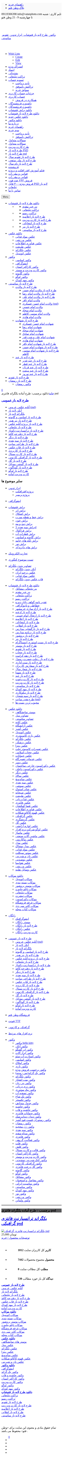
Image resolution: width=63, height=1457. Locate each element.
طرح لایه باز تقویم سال (21, 157)
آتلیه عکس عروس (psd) (22, 407)
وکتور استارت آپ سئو (28, 1056)
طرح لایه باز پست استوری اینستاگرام (36, 642)
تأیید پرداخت (22, 83)
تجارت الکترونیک (17, 553)
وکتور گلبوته (22, 1170)
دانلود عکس (15, 708)
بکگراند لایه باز (16, 413)
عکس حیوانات (23, 755)
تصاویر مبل (21, 715)
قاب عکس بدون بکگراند (29, 579)
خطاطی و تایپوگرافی (27, 605)
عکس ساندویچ (23, 779)
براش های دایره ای (26, 547)
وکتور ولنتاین (22, 1200)
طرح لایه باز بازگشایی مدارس (32, 628)
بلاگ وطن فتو (16, 7)
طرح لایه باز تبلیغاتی (19, 427)
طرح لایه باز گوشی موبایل (23, 464)
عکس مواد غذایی (25, 575)
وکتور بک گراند (9, 1371)
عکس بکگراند (23, 738)
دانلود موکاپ (15, 875)
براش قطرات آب (25, 533)
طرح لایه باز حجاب (26, 652)
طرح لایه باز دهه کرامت (29, 655)
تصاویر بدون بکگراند (19, 565)
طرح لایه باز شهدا (25, 672)
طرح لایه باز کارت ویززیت (16, 1405)
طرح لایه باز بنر (24, 639)
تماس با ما (14, 190)
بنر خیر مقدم (22, 592)
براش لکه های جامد (26, 540)
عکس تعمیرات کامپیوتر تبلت (31, 749)
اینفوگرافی (14, 500)
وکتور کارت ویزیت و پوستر (30, 1156)
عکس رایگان (22, 928)
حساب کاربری (16, 96)
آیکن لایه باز (15, 410)
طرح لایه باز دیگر (18, 437)
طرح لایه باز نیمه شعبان (29, 695)
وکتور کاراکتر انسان (26, 1153)
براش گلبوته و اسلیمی (28, 537)
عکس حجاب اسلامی (27, 752)
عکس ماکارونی (24, 839)
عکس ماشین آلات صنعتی (30, 836)
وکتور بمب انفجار (25, 1079)
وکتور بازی (21, 1066)
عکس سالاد (22, 775)
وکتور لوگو (21, 1173)
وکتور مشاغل (23, 1176)
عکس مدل (21, 842)
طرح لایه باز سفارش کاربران (32, 665)
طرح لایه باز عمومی (15, 400)
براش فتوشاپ (16, 507)
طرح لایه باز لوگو (18, 470)
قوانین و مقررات (18, 173)
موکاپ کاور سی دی (26, 905)
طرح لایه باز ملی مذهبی (22, 160)
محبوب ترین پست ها (27, 702)
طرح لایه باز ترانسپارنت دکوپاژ (25, 430)
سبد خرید (13, 130)
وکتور (11, 1039)
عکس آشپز (21, 728)
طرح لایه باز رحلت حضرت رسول (34, 659)
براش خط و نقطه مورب (29, 517)
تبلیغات (12, 187)
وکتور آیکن (21, 1046)
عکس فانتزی (23, 802)
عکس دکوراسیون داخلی (29, 769)
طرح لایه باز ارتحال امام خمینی (33, 615)
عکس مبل (7, 1345)
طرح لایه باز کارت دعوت (29, 679)
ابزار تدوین (14, 488)
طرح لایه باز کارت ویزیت (29, 682)
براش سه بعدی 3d (25, 527)
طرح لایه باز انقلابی (26, 625)
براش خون (21, 520)
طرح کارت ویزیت (18, 146)
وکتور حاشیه (22, 1106)
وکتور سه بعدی (24, 1130)
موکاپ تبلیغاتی (24, 892)
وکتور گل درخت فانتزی (28, 1166)
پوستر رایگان (22, 922)
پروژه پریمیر (22, 494)
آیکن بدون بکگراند (25, 569)
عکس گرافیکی (24, 816)
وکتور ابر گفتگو (24, 1049)
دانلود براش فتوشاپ (20, 110)
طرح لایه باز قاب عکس (21, 447)
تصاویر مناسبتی (24, 718)
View (18, 63)
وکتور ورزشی (23, 1197)
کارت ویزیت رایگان (26, 932)
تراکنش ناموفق (24, 86)
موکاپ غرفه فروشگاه (28, 902)
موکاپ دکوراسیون (26, 899)
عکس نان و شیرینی (26, 856)
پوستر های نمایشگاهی (14, 1341)
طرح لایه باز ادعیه (25, 612)
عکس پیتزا (21, 745)
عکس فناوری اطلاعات (28, 809)
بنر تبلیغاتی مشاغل (26, 588)
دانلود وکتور (15, 120)
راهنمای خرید (16, 4)
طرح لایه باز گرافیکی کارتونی (25, 457)
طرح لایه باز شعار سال (28, 669)
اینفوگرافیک (22, 918)
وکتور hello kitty (24, 1042)
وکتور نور (20, 1193)
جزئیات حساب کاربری (21, 93)
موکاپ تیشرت (23, 895)
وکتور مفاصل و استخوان (29, 1180)
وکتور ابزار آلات (24, 1052)
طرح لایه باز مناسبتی (27, 685)
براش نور (20, 543)
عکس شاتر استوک (26, 789)
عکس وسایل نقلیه (25, 869)
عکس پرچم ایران (25, 572)
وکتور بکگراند (23, 1076)
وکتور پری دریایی (25, 1086)
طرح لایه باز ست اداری (28, 662)
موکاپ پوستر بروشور (27, 885)
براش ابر (20, 510)
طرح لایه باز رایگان (26, 925)
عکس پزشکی (23, 742)
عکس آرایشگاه (24, 725)
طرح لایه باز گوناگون (20, 467)
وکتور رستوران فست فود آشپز (33, 1119)
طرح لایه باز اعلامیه (26, 618)
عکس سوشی (23, 785)
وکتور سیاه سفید (25, 1133)
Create (19, 56)
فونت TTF (14, 1021)
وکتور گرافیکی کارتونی (28, 1163)
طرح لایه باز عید (24, 675)
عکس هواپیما (22, 862)
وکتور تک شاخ (23, 1096)
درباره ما (13, 123)
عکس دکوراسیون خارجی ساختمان (35, 765)
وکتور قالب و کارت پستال (30, 1150)
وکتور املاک (22, 1063)
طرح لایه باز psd (17, 153)
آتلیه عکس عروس (12, 1288)
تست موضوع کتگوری (20, 559)
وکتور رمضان (23, 1123)
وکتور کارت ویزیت (12, 1381)
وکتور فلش (21, 1146)
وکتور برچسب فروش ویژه (30, 1069)
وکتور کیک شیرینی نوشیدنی (31, 1160)
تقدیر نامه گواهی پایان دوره (31, 602)
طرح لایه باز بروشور (27, 635)
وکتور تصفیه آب (24, 1093)
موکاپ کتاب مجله (25, 909)
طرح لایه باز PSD (18, 150)
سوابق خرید (22, 90)
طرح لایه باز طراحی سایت (23, 444)
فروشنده (13, 167)
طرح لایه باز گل (17, 460)
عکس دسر (21, 762)
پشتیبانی (13, 73)
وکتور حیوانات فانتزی (27, 1113)
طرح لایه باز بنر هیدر (20, 420)
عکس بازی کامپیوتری (27, 735)
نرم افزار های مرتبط (20, 1033)
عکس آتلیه (21, 722)
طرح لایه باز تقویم (25, 649)
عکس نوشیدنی (24, 859)
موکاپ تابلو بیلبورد (26, 889)
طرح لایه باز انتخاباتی (27, 622)
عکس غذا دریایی (24, 799)
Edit (17, 60)
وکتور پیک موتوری (25, 1089)
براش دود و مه (23, 523)
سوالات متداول (17, 140)
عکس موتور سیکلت (26, 852)
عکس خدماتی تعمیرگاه (28, 759)
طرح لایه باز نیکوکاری (27, 692)
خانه (51, 393)
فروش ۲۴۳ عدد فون (20, 180)
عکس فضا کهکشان (26, 805)
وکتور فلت (21, 1143)
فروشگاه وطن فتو (19, 1014)
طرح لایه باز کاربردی (20, 450)
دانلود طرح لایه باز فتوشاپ (23, 113)
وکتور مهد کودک (24, 1190)
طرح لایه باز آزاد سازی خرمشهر (33, 608)
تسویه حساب (16, 79)
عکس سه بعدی (24, 782)
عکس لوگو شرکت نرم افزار (31, 829)
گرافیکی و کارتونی (19, 1027)
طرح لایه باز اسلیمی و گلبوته (24, 417)
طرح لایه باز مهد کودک (28, 689)
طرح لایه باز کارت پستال (22, 454)
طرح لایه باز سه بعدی (20, 440)
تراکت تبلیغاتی (16, 76)
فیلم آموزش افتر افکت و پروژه (26, 170)
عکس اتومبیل (23, 732)
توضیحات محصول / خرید (15, 1237)
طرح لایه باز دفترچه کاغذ (22, 433)
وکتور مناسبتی (23, 1186)
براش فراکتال (23, 530)
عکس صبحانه (23, 792)
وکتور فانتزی (22, 1136)
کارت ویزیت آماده (18, 474)
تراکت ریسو (22, 598)
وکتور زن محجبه (24, 1126)
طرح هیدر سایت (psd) (27, 699)
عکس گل (20, 822)
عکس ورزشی (23, 866)
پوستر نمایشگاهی (25, 712)
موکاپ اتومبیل (23, 879)
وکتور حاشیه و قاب (26, 1109)
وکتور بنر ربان (23, 1083)
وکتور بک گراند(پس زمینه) (30, 1073)
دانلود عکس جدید (18, 116)
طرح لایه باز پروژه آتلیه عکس (25, 423)
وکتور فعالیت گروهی (27, 1140)
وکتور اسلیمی (23, 1059)
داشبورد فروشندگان (19, 103)
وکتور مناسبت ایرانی (27, 1183)
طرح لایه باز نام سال (20, 163)
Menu (5, 197)
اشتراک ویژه (15, 66)
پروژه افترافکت (24, 491)
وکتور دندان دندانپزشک (28, 1116)
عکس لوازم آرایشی (26, 826)
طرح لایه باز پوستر (26, 645)
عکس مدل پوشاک (25, 846)
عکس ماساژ (22, 832)
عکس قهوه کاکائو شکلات (30, 812)
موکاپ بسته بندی (25, 882)
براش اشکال (22, 513)
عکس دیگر (21, 772)
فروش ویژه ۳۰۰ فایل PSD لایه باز (27, 183)
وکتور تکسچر (23, 1099)
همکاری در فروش (25, 100)
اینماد (11, 69)
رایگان (12, 915)
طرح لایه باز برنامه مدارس (30, 632)
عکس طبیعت (23, 795)
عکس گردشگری (25, 819)
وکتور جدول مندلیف (26, 1103)
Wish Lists (14, 53)
